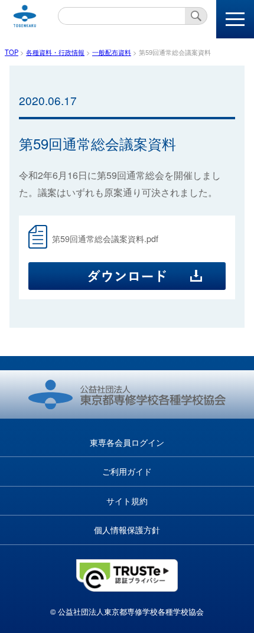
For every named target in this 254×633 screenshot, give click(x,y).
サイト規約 (127, 500)
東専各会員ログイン (127, 442)
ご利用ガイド (127, 471)
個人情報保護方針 (127, 529)
